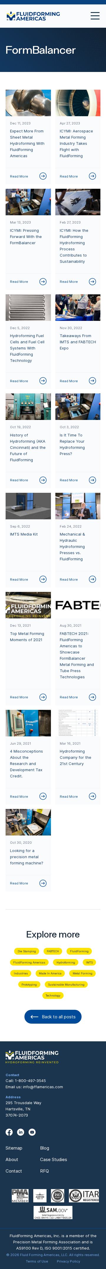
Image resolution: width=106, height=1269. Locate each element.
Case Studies (53, 1159)
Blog (44, 1148)
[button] (93, 15)
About (12, 1159)
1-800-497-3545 (30, 1080)
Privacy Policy (68, 1261)
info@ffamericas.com (43, 1086)
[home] (33, 16)
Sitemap (14, 1148)
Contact (14, 1171)
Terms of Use (37, 1261)
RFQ (44, 1171)
